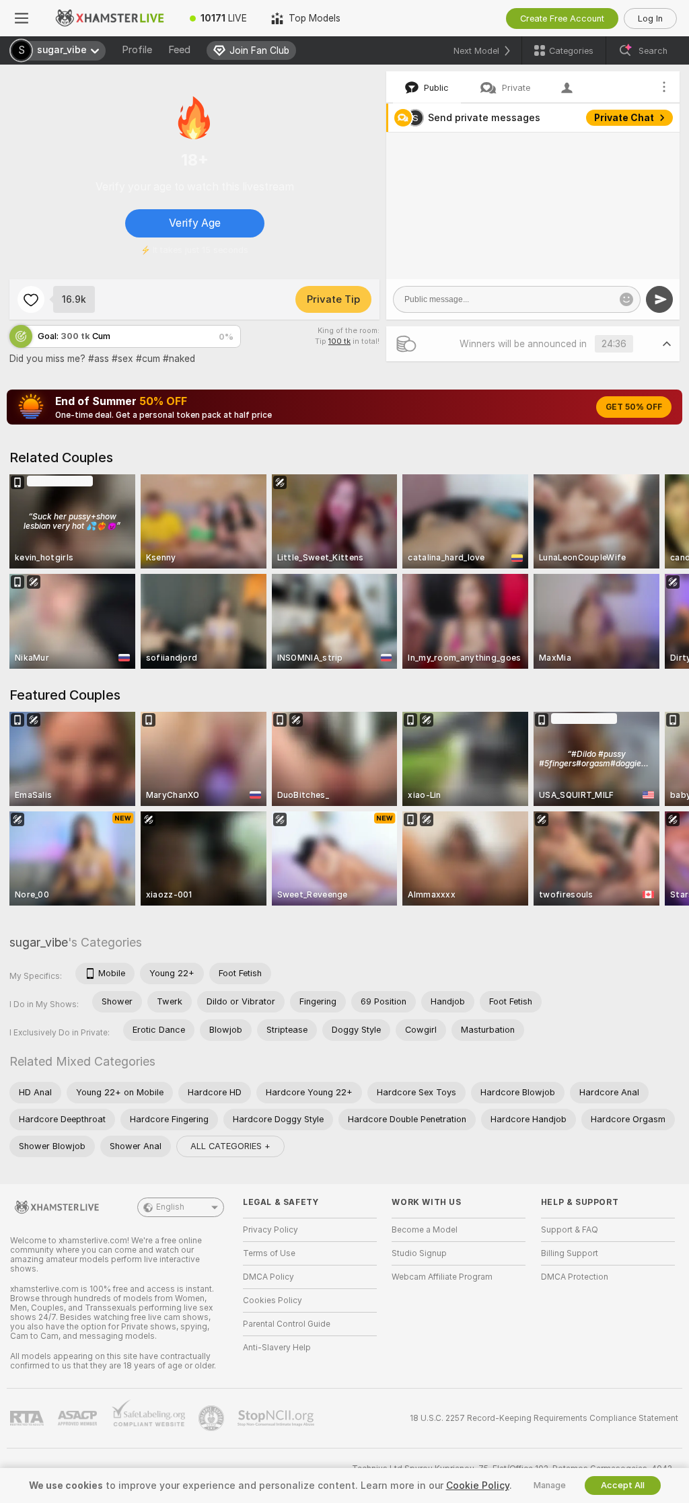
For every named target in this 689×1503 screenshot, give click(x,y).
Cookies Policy (272, 1300)
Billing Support (569, 1253)
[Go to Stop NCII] (277, 1418)
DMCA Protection (574, 1277)
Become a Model (425, 1230)
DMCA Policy (268, 1277)
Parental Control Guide (286, 1324)
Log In (650, 18)
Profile (137, 50)
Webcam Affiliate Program (442, 1277)
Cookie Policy (477, 1485)
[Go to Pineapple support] (212, 1418)
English (170, 1207)
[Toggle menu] (21, 18)
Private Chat (624, 117)
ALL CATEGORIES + (230, 1146)
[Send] (659, 299)
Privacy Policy (270, 1230)
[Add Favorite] (30, 299)
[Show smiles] (626, 299)
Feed (179, 50)
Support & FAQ (569, 1230)
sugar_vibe (38, 942)
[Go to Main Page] (110, 18)
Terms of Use (269, 1253)
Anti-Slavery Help (277, 1347)
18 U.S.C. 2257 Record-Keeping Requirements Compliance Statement (544, 1418)
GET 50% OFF (634, 407)
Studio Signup (419, 1253)
